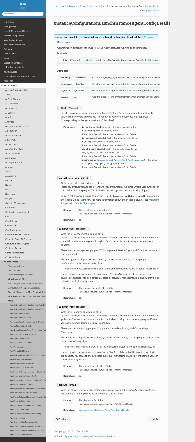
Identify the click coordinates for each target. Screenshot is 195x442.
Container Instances (14, 253)
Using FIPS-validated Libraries (17, 31)
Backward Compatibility (15, 45)
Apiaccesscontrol (13, 135)
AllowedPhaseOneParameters (22, 364)
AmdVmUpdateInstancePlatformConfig (25, 414)
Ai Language (11, 108)
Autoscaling (10, 176)
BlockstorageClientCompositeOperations (25, 284)
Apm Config (10, 144)
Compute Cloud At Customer (19, 239)
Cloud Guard (11, 226)
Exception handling (12, 63)
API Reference (10, 85)
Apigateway (10, 140)
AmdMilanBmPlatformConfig (21, 384)
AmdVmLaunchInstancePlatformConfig (25, 405)
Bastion (8, 180)
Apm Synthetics (12, 153)
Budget (8, 198)
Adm (7, 95)
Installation (9, 22)
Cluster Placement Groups (17, 234)
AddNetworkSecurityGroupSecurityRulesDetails (28, 330)
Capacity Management (15, 203)
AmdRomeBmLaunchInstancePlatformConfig (28, 397)
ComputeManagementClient (20, 275)
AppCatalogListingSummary (21, 434)
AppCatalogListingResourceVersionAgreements (28, 426)
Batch (8, 185)
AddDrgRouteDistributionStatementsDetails (27, 309)
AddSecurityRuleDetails (19, 338)
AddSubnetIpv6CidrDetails (21, 343)
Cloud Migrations (13, 230)
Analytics (9, 122)
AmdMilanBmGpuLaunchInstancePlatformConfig (28, 372)
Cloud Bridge (11, 221)
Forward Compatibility (14, 36)
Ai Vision (9, 117)
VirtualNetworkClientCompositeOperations (27, 297)
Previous (63, 419)
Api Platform (11, 131)
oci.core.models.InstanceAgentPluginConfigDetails (105, 410)
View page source (149, 10)
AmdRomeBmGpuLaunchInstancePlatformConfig (28, 389)
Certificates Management (17, 212)
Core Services (11, 262)
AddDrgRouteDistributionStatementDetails (27, 305)
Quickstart (8, 49)
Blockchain (10, 194)
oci (24, 4)
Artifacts (9, 167)
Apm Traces (10, 158)
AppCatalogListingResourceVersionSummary (28, 430)
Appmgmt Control (13, 162)
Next (153, 419)
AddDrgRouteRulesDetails (20, 318)
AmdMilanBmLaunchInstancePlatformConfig (28, 380)
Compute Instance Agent (17, 244)
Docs (56, 6)
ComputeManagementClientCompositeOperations (27, 292)
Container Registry (14, 257)
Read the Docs (109, 436)
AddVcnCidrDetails (17, 347)
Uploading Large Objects (15, 67)
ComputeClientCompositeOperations (24, 288)
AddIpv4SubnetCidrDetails (21, 326)
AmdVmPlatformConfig (19, 409)
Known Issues (10, 54)
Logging (7, 58)
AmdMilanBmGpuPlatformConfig (23, 376)
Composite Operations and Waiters (20, 76)
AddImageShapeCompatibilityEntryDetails (27, 322)
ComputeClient (14, 271)
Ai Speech (10, 113)
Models (11, 301)
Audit (7, 171)
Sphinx (68, 436)
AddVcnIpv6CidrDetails (19, 351)
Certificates (10, 208)
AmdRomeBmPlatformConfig (22, 401)
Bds (7, 189)
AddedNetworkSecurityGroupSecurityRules (27, 355)
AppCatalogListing (17, 418)
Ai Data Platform (13, 99)
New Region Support (13, 40)
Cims (7, 217)
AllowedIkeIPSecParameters (21, 359)
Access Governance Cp (16, 90)
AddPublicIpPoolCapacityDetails (23, 334)
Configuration (10, 27)
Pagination (8, 81)
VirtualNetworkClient (17, 279)
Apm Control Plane (14, 149)
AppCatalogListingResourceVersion (24, 422)
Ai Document (11, 104)
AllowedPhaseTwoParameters (21, 368)
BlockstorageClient (16, 266)
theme (84, 436)
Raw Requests (10, 72)
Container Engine (13, 248)
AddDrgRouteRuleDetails (20, 313)
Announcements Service (16, 126)
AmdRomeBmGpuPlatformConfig (23, 393)
